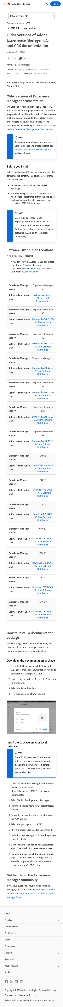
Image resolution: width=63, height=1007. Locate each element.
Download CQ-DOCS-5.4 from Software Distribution (43, 492)
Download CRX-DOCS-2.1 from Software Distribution (42, 590)
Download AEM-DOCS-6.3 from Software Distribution (43, 322)
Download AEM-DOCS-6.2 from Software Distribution (43, 346)
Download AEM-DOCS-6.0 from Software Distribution (43, 395)
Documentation (14, 23)
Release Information (22, 64)
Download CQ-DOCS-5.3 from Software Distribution (43, 517)
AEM (27, 23)
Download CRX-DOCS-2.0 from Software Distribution (42, 614)
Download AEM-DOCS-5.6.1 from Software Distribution (43, 419)
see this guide (31, 271)
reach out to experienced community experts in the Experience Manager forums (31, 893)
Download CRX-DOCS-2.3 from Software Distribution (42, 541)
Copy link (26, 58)
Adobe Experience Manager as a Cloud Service (30, 129)
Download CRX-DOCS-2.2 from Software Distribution (42, 565)
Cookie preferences (28, 995)
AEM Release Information (23, 28)
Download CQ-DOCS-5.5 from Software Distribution (43, 468)
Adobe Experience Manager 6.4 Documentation (43, 297)
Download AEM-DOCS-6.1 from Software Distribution (43, 370)
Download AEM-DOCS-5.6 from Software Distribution (43, 444)
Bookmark (13, 58)
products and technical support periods (33, 149)
